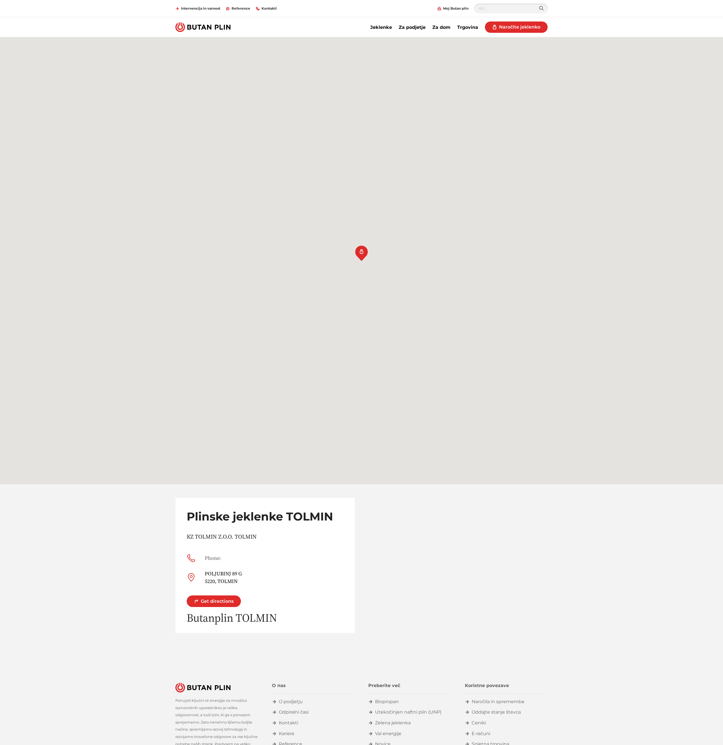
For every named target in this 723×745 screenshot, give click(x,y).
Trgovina (467, 27)
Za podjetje (412, 27)
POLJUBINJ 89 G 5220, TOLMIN (223, 577)
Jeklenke (381, 27)
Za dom (441, 27)
